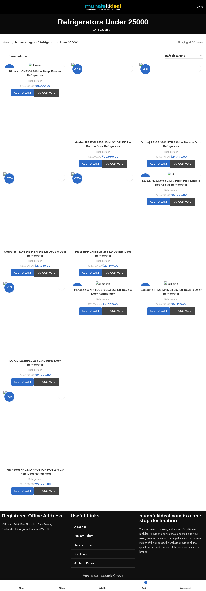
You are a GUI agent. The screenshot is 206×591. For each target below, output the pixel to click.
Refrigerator (35, 81)
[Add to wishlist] (129, 68)
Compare (48, 93)
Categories (101, 29)
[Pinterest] (166, 563)
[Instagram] (155, 563)
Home (7, 42)
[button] (22, 92)
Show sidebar (18, 56)
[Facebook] (144, 563)
